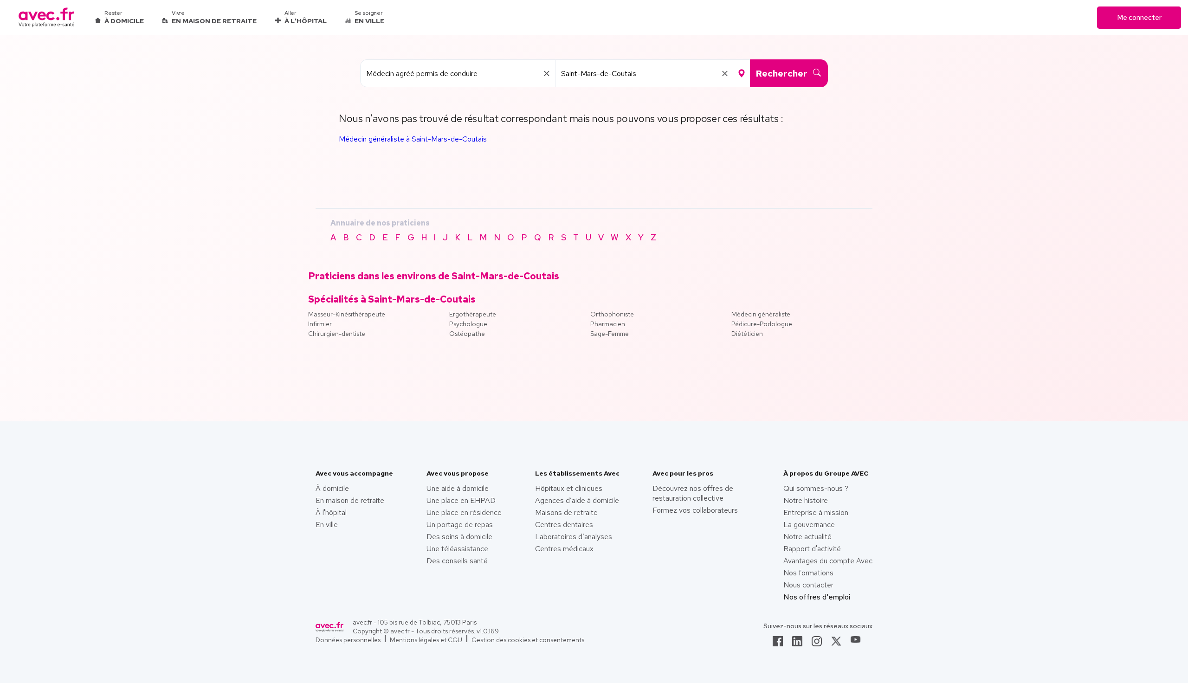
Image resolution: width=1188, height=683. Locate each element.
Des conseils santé (457, 561)
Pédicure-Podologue (761, 324)
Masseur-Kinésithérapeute (346, 314)
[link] (778, 644)
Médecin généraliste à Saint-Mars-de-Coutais (413, 139)
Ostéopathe (467, 333)
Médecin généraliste (760, 314)
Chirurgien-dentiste (336, 333)
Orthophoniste (612, 314)
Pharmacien (607, 324)
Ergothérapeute (472, 314)
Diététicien (747, 333)
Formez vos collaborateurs (695, 510)
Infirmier (320, 324)
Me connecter (1139, 17)
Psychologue (468, 324)
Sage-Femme (609, 333)
